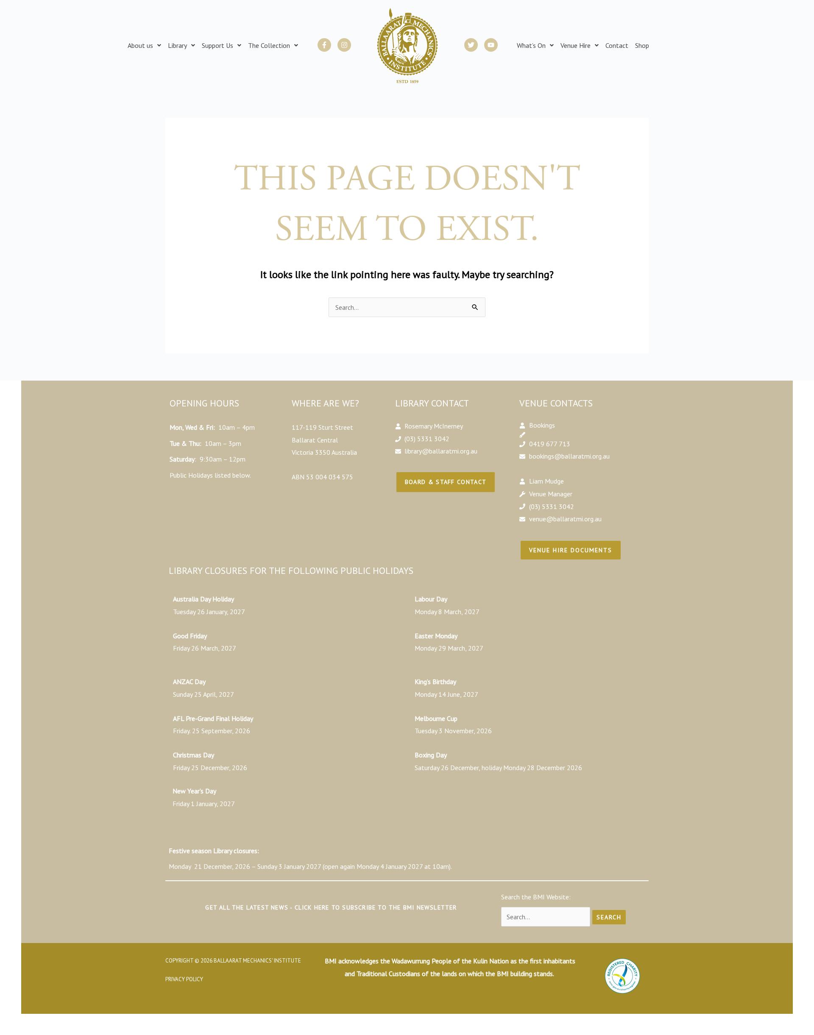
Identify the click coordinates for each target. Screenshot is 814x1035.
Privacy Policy (184, 979)
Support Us (217, 45)
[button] (144, 45)
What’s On (531, 45)
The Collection (269, 45)
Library (177, 45)
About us (140, 45)
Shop (642, 45)
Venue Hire (575, 45)
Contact (616, 45)
